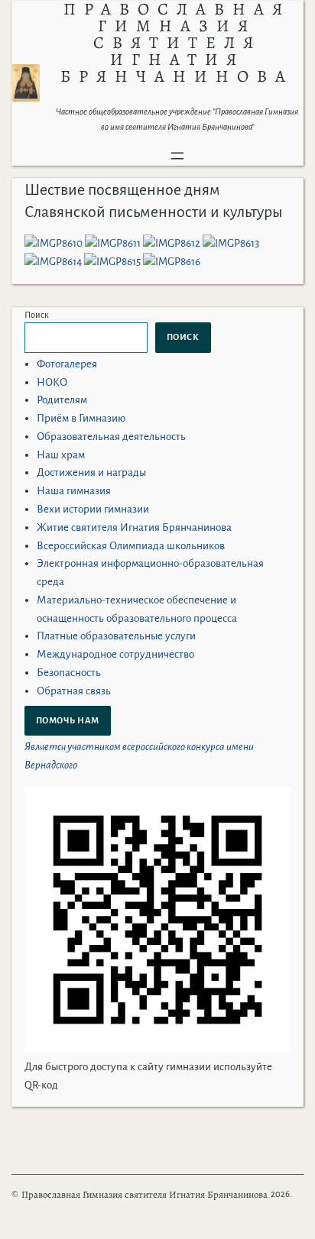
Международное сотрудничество (115, 654)
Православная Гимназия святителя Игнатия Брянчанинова (144, 1194)
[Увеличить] (20, 84)
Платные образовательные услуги (116, 636)
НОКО (52, 382)
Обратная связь (74, 691)
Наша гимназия (74, 491)
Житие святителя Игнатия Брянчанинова (134, 527)
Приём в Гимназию (81, 418)
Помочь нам (67, 720)
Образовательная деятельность (111, 436)
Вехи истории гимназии (93, 509)
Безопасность (69, 672)
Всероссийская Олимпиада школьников (131, 546)
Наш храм (61, 455)
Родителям (62, 400)
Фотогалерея (67, 364)
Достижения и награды (91, 472)
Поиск (36, 314)
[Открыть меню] (177, 156)
